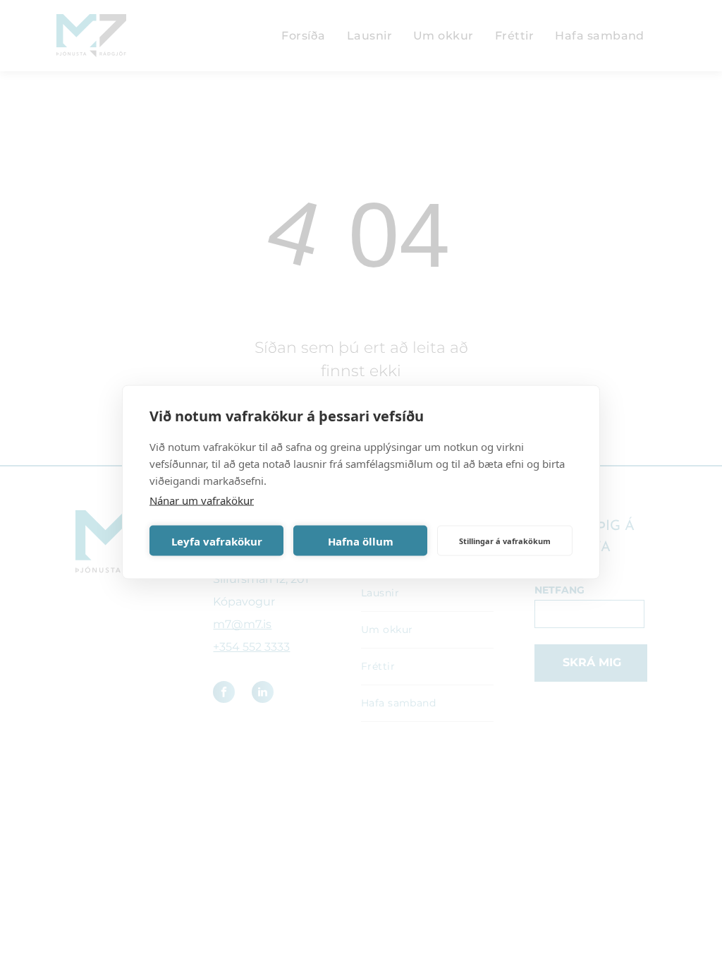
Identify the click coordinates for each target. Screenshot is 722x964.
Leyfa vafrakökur (216, 541)
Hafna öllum (360, 541)
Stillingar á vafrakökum (505, 540)
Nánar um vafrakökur (201, 500)
